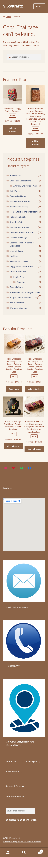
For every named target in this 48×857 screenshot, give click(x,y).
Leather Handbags (18, 237)
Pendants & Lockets (19, 261)
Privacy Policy (12, 771)
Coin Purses (15, 191)
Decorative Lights (18, 196)
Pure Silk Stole (16, 287)
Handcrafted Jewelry (19, 206)
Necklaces (14, 256)
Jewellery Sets (16, 222)
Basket (37, 850)
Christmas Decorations (20, 180)
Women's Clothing (18, 308)
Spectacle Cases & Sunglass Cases (25, 292)
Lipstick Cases (16, 251)
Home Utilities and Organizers (24, 211)
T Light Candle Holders (20, 297)
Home (8, 16)
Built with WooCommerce (29, 841)
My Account (8, 852)
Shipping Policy (33, 761)
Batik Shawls (16, 175)
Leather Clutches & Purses (22, 232)
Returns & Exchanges (15, 786)
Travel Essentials (17, 302)
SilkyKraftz (13, 6)
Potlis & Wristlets (18, 271)
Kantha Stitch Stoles (19, 227)
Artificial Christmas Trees (25, 185)
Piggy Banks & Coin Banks (21, 266)
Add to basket (12, 130)
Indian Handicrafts (18, 216)
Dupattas (21, 282)
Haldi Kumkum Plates (20, 201)
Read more (14, 389)
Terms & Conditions (15, 796)
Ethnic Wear (18, 276)
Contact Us (11, 761)
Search (24, 852)
